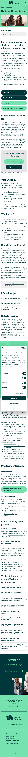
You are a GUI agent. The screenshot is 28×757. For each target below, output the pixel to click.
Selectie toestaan (14, 403)
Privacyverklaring (14, 754)
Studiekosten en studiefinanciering (14, 566)
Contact (14, 703)
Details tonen (19, 393)
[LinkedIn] (10, 706)
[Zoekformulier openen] (2, 2)
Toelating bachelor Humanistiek (13, 562)
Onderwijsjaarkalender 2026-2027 (14, 284)
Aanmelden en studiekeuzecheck (13, 564)
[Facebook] (15, 706)
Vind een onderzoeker (12, 740)
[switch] (24, 378)
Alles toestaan (14, 398)
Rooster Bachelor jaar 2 (10, 510)
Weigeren (14, 408)
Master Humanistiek (10, 444)
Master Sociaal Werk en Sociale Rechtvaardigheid (13, 452)
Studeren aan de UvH (12, 734)
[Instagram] (12, 706)
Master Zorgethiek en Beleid (12, 449)
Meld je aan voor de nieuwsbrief (12, 744)
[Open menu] (25, 2)
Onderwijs (9, 7)
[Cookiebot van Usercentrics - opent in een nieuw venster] (20, 348)
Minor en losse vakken (10, 568)
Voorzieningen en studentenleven (13, 570)
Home (2, 7)
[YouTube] (18, 706)
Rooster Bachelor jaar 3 (10, 514)
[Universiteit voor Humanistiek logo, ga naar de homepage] (14, 2)
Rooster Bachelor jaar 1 (10, 507)
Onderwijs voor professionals (10, 737)
